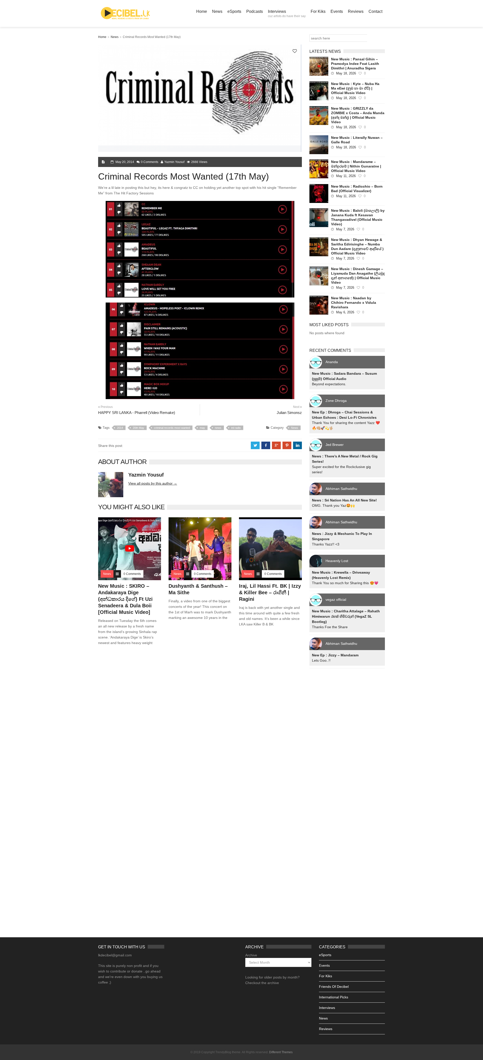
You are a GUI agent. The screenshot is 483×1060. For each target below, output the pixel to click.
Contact (375, 11)
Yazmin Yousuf (174, 162)
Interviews (287, 13)
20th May (138, 427)
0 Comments (149, 162)
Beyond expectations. (329, 384)
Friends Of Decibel (334, 987)
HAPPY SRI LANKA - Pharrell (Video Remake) (136, 412)
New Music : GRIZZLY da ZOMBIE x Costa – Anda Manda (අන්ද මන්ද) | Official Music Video (357, 115)
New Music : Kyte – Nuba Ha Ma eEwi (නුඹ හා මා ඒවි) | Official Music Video (355, 88)
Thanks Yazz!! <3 (325, 544)
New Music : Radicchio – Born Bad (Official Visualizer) (357, 188)
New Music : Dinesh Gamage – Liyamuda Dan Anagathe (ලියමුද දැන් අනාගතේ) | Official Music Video (358, 275)
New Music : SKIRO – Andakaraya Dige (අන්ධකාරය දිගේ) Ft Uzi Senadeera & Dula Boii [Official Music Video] (125, 599)
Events (337, 11)
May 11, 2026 (346, 176)
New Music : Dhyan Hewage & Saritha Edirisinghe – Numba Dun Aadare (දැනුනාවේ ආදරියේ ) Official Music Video (357, 246)
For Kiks (318, 11)
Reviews (356, 11)
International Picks (333, 997)
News (217, 11)
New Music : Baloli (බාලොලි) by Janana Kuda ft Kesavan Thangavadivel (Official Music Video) (358, 217)
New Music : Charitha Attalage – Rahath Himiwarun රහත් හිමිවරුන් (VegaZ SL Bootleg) (346, 616)
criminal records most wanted (172, 427)
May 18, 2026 (346, 73)
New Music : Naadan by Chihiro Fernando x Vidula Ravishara (353, 302)
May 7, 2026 (345, 229)
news (218, 427)
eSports (234, 11)
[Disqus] (200, 721)
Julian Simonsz (289, 412)
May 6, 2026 (345, 312)
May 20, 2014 (124, 162)
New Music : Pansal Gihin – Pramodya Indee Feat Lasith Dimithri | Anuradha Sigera (355, 63)
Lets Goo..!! (321, 660)
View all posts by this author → (152, 483)
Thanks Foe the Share (330, 627)
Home (201, 11)
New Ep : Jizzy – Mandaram (335, 655)
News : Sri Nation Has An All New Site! (344, 500)
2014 (120, 427)
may (202, 427)
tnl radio (236, 427)
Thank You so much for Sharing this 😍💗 (345, 583)
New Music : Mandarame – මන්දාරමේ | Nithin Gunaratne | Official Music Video (356, 166)
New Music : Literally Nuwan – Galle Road (357, 140)
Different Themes (281, 1052)
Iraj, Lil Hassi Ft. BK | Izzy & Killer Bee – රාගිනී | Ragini (270, 592)
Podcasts (254, 11)
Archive (251, 955)
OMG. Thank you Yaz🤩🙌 (333, 505)
